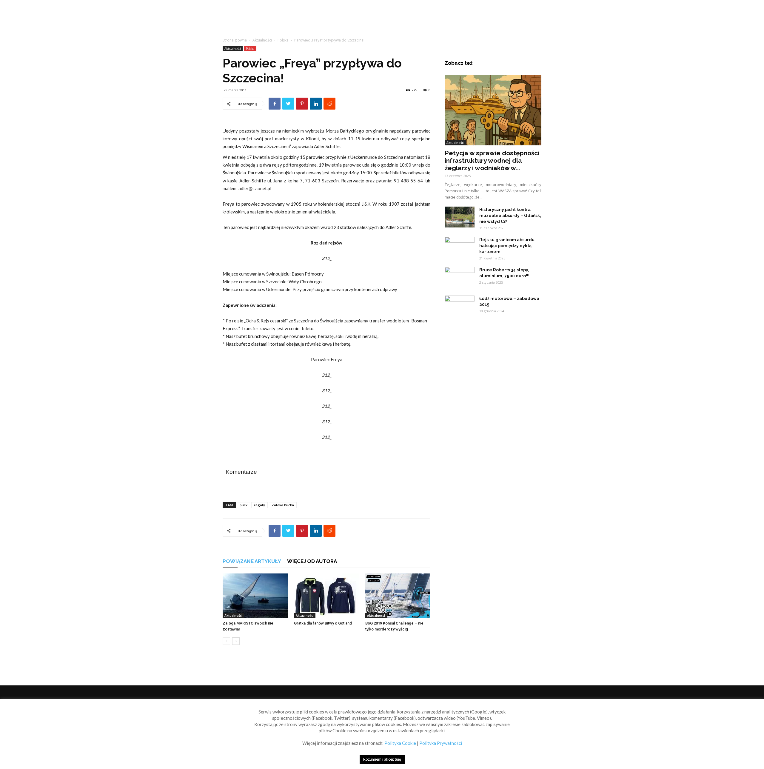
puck (243, 505)
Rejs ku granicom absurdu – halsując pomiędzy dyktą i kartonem (508, 245)
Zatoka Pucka (283, 505)
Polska (283, 40)
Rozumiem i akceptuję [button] (382, 759)
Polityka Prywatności (440, 743)
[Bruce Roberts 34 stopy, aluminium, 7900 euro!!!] (460, 277)
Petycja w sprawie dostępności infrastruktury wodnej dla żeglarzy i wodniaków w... (492, 160)
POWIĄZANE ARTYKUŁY (252, 561)
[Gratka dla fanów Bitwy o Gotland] (326, 595)
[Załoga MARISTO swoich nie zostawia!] (255, 595)
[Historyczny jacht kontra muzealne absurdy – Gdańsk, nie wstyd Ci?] (460, 217)
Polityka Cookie (400, 743)
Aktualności (262, 40)
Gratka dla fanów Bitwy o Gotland (323, 623)
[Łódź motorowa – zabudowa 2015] (460, 306)
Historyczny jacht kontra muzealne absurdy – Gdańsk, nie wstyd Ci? (510, 215)
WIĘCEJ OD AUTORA (312, 561)
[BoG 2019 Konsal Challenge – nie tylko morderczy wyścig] (397, 595)
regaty (259, 505)
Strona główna (235, 40)
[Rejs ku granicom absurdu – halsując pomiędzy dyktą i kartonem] (460, 247)
